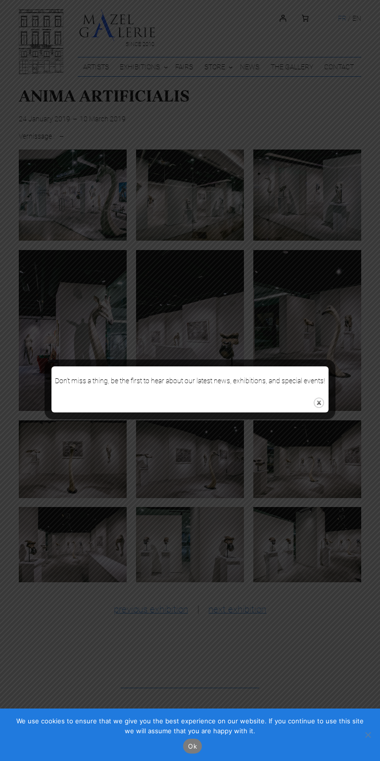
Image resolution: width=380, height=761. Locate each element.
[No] (368, 735)
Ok (192, 746)
